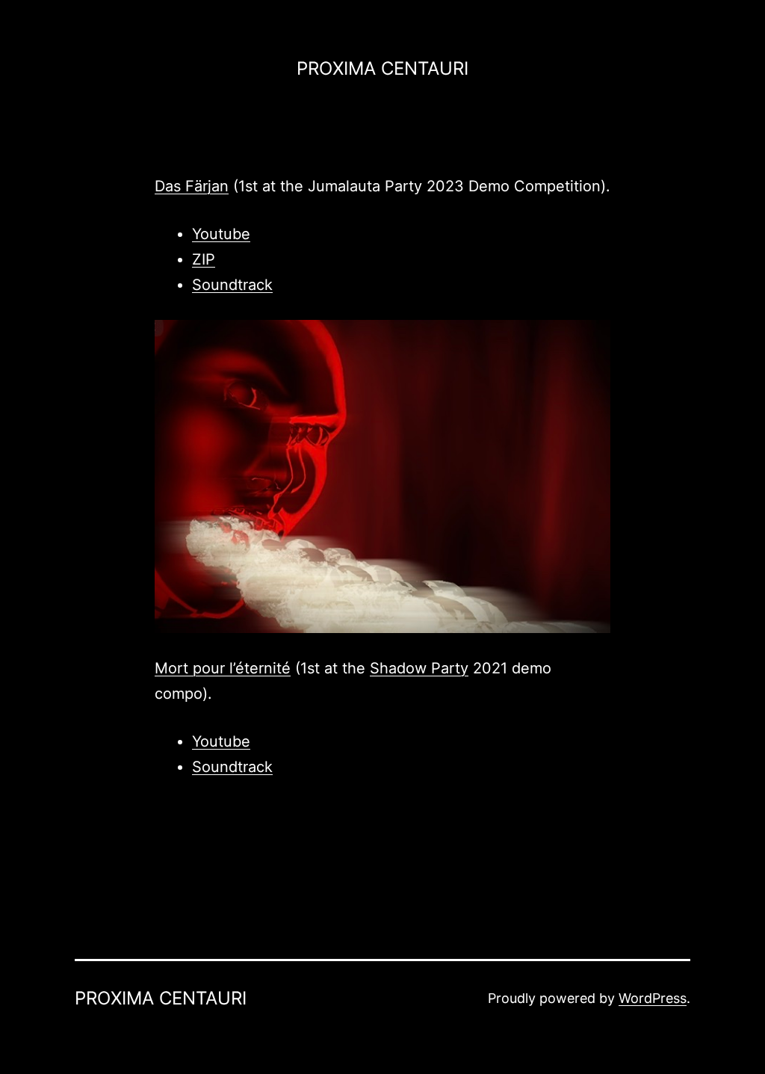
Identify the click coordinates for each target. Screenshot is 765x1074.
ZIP (203, 259)
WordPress (653, 998)
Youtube (221, 234)
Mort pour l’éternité (223, 668)
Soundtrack (232, 285)
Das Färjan (192, 186)
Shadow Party (419, 668)
